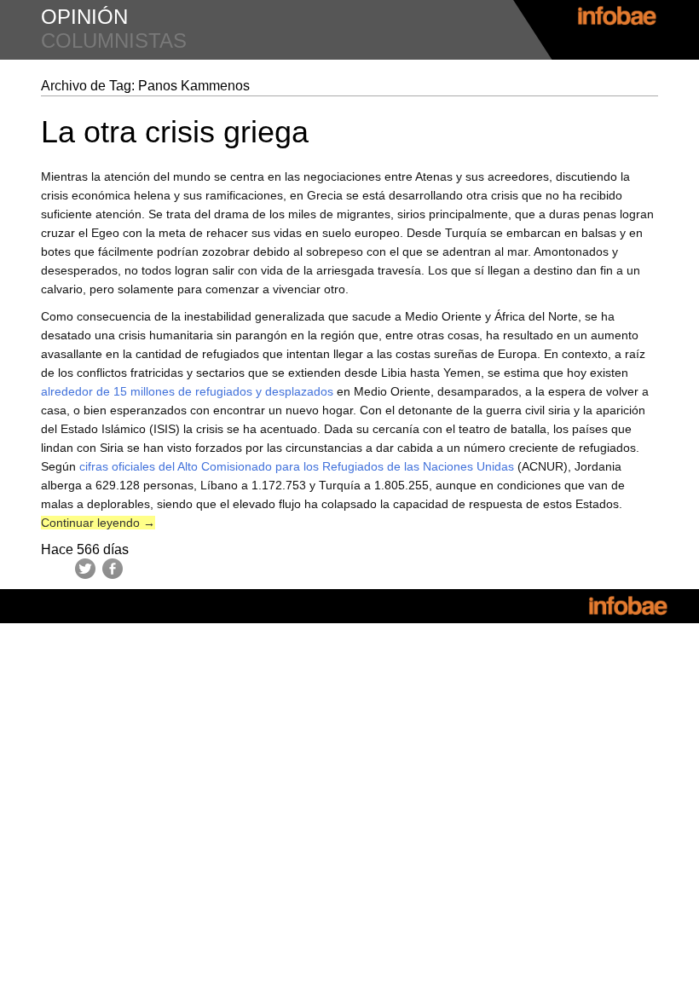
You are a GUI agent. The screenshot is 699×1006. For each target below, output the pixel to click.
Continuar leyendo (98, 522)
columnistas (114, 40)
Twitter (85, 568)
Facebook (112, 568)
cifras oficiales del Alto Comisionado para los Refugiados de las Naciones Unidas (296, 466)
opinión (84, 16)
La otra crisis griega (175, 131)
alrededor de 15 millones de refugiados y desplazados (187, 391)
